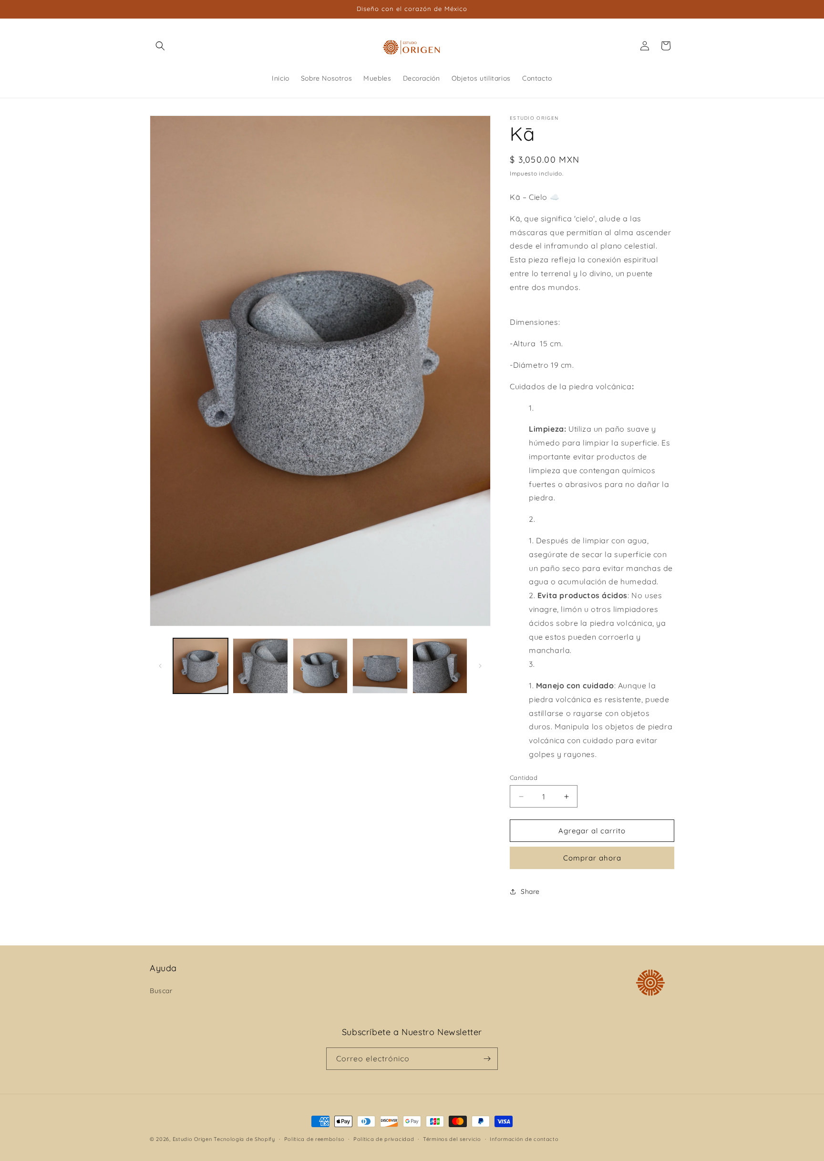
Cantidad (523, 777)
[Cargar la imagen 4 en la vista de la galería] (379, 665)
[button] (160, 45)
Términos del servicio (452, 1139)
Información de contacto (524, 1139)
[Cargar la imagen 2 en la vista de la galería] (260, 665)
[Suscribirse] (486, 1058)
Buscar (161, 990)
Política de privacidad (383, 1139)
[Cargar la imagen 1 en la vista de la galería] (200, 665)
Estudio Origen (192, 1139)
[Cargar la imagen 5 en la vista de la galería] (439, 665)
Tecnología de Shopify (244, 1139)
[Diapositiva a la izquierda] (160, 665)
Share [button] (530, 891)
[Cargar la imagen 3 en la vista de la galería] (320, 665)
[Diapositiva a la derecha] (480, 665)
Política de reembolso (314, 1139)
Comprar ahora (592, 857)
